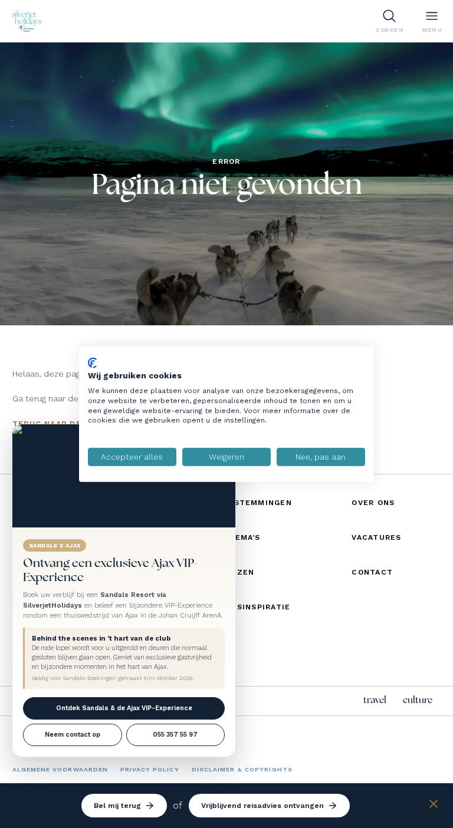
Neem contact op (72, 734)
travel (374, 700)
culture (417, 700)
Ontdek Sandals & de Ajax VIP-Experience (124, 708)
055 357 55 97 (175, 734)
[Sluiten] (433, 806)
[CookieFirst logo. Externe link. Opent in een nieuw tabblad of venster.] (92, 362)
